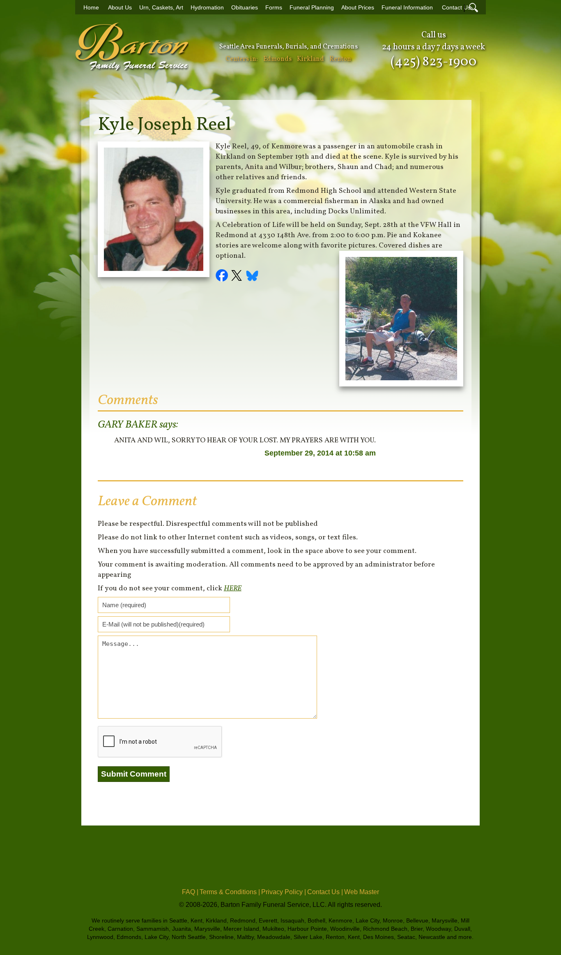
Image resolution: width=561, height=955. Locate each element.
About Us (120, 8)
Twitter (237, 276)
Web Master (361, 891)
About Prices (357, 8)
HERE (232, 588)
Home (91, 8)
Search (473, 7)
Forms (273, 8)
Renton (340, 59)
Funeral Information (407, 8)
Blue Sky (252, 276)
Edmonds (277, 59)
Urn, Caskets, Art (161, 8)
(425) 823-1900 (433, 62)
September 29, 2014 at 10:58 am (320, 453)
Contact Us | (325, 891)
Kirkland (310, 59)
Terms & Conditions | (230, 891)
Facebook (223, 276)
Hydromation (207, 8)
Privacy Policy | (283, 891)
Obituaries (244, 8)
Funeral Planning (312, 8)
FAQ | (190, 891)
